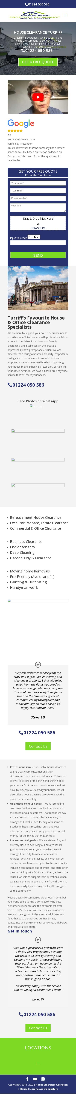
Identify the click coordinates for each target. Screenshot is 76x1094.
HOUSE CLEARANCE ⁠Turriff (38, 32)
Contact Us (38, 746)
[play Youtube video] (38, 97)
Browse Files (38, 228)
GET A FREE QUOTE (38, 62)
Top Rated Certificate (33, 160)
